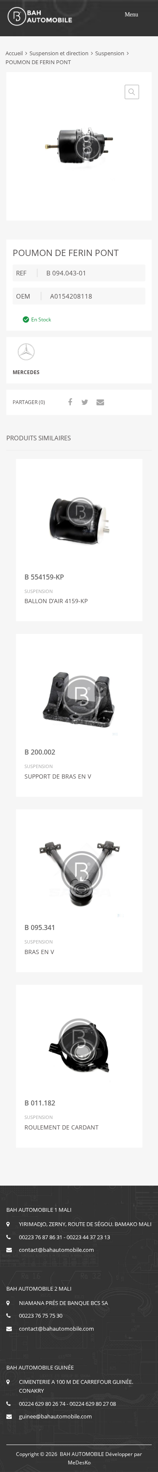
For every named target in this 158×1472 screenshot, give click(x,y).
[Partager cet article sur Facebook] (68, 401)
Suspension (109, 53)
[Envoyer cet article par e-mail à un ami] (99, 401)
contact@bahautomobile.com (56, 1250)
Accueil (14, 53)
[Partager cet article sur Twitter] (83, 401)
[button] (131, 14)
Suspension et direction (58, 53)
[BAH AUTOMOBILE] (40, 24)
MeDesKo (79, 1462)
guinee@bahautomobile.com (55, 1416)
